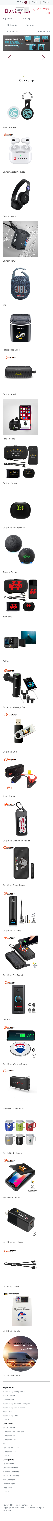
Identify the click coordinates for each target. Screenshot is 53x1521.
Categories (13, 25)
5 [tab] (31, 77)
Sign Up (46, 2)
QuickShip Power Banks (14, 885)
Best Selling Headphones (14, 1391)
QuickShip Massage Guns (14, 707)
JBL (4, 305)
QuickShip (26, 18)
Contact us (12, 31)
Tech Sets (7, 616)
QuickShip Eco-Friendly (13, 975)
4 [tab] (29, 77)
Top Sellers (8, 18)
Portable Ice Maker (11, 350)
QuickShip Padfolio (11, 1331)
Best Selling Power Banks (14, 1407)
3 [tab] (26, 77)
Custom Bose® (9, 394)
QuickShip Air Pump (12, 930)
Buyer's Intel (44, 31)
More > (6, 1419)
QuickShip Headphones (14, 527)
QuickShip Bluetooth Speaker (16, 840)
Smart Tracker (9, 127)
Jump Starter (9, 796)
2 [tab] (24, 77)
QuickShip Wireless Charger (16, 1064)
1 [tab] (22, 77)
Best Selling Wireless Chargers (16, 1403)
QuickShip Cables (11, 1286)
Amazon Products (11, 572)
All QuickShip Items (12, 1375)
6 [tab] (33, 77)
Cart (22, 2)
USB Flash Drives (10, 1468)
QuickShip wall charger (13, 1242)
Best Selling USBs (10, 1415)
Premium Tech (9, 1484)
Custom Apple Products (14, 172)
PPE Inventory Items (12, 1197)
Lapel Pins (7, 1488)
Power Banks (8, 1464)
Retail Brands (9, 438)
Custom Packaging (11, 483)
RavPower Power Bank (13, 1108)
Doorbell (6, 1019)
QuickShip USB (10, 751)
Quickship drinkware (12, 1153)
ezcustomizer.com (24, 1505)
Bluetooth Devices (11, 1476)
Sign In (35, 2)
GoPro (5, 661)
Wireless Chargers (11, 1472)
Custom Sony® (9, 261)
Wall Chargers (9, 1480)
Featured (30, 25)
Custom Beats (9, 216)
